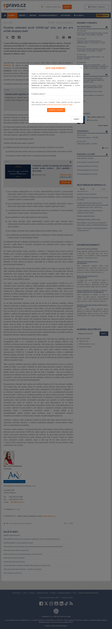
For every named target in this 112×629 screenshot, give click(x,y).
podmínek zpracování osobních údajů (59, 104)
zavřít (76, 119)
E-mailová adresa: (39, 94)
